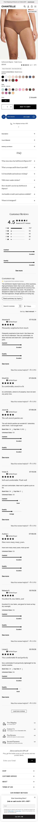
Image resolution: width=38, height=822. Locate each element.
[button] (34, 117)
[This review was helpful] (30, 370)
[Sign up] (32, 760)
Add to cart (25, 107)
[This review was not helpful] (34, 370)
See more (19, 270)
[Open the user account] (28, 6)
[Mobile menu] (35, 6)
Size (3, 97)
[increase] (11, 107)
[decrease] (4, 107)
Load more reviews (19, 711)
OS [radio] (5, 100)
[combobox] (28, 311)
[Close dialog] (34, 797)
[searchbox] (10, 306)
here (11, 730)
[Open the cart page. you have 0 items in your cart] (32, 6)
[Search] (24, 6)
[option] (3, 77)
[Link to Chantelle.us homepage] (9, 6)
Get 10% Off (19, 816)
